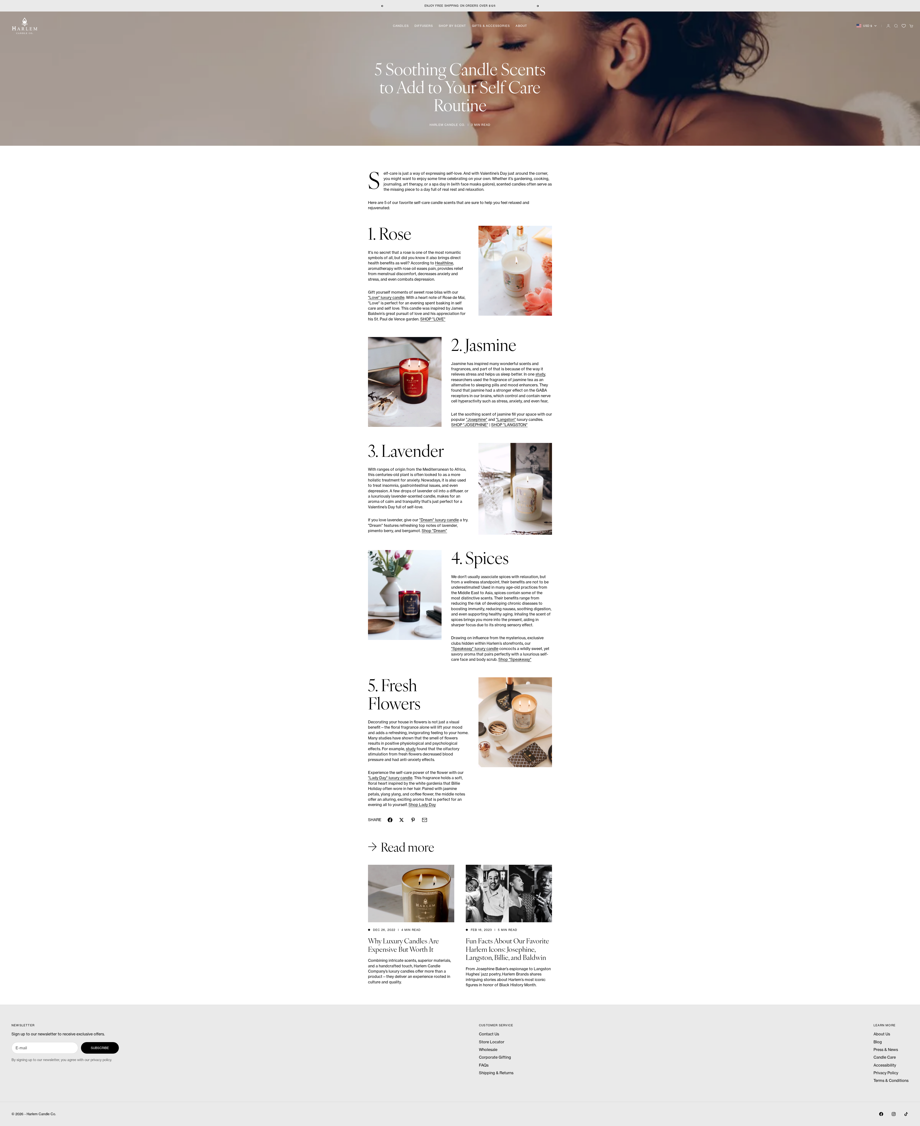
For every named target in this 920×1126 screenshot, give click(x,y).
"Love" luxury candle (386, 297)
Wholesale (488, 1049)
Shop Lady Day (422, 804)
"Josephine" (476, 419)
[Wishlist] (904, 26)
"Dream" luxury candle (439, 519)
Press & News (886, 1049)
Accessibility (885, 1065)
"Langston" (506, 419)
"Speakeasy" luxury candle (474, 648)
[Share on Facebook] (390, 820)
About (521, 26)
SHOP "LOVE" (432, 319)
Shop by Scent (452, 26)
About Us (882, 1034)
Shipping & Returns (496, 1072)
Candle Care (885, 1057)
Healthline (444, 263)
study (540, 374)
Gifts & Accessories (491, 26)
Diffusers (423, 26)
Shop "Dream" (434, 530)
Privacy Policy (886, 1072)
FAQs (484, 1065)
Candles (401, 26)
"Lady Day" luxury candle (390, 777)
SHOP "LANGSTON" (509, 424)
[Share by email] (424, 820)
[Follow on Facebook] (881, 1114)
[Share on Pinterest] (413, 820)
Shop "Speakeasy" (514, 659)
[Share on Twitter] (401, 820)
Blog (878, 1041)
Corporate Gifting (495, 1057)
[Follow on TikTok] (906, 1114)
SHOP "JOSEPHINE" (469, 424)
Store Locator (491, 1041)
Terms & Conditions (891, 1080)
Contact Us (489, 1034)
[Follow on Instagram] (893, 1114)
